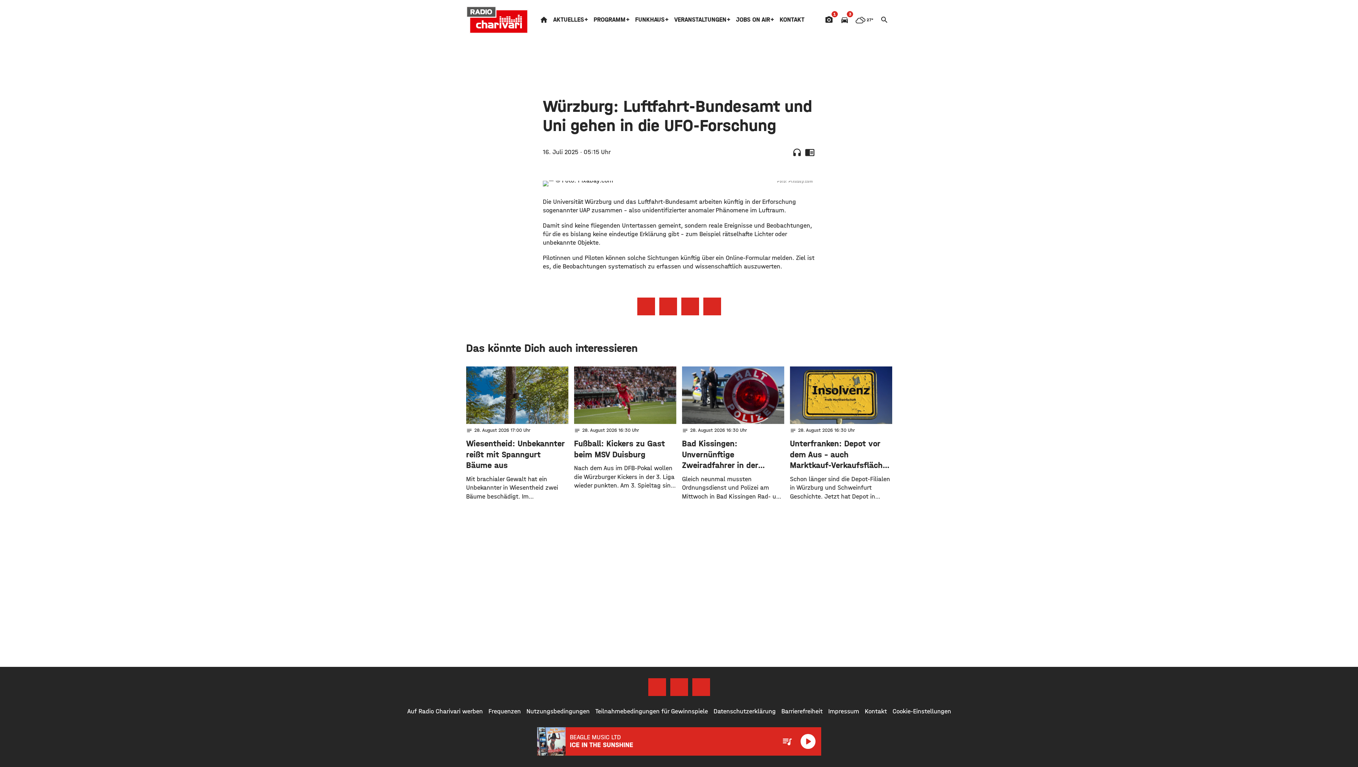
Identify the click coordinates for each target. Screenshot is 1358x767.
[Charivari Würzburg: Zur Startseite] (497, 20)
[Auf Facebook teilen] (646, 306)
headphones (797, 152)
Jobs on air (753, 19)
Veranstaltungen (700, 19)
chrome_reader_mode (810, 152)
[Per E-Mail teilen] (712, 306)
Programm (610, 19)
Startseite (544, 20)
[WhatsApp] (701, 687)
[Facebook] (657, 687)
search (884, 20)
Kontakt (792, 19)
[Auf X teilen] (668, 306)
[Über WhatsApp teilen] (690, 306)
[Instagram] (679, 687)
